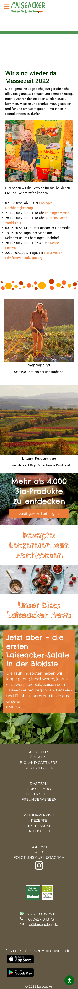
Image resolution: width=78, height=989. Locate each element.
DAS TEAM (39, 784)
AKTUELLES (39, 752)
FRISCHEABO (39, 789)
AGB (39, 852)
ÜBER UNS (39, 757)
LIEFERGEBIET (39, 794)
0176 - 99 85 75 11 (41, 914)
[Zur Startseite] (31, 8)
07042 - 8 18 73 (41, 919)
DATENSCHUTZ (39, 831)
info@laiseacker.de (41, 924)
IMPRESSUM (39, 826)
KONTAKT (39, 847)
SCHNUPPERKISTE (39, 815)
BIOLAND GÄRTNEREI (39, 762)
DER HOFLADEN (39, 768)
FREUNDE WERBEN (39, 799)
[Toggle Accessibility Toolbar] (69, 980)
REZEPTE (39, 820)
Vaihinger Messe (58, 213)
